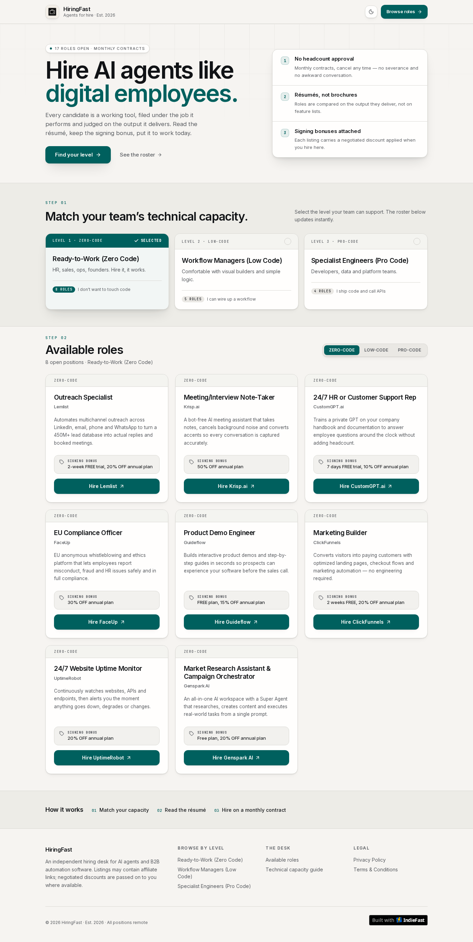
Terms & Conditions (376, 869)
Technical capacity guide (294, 869)
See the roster (137, 154)
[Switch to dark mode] (371, 12)
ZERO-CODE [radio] (342, 350)
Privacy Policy (370, 860)
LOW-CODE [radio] (376, 350)
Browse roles (400, 11)
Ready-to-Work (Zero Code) (210, 860)
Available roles (282, 860)
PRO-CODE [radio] (409, 350)
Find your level (74, 154)
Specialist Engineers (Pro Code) (214, 886)
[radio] (107, 271)
